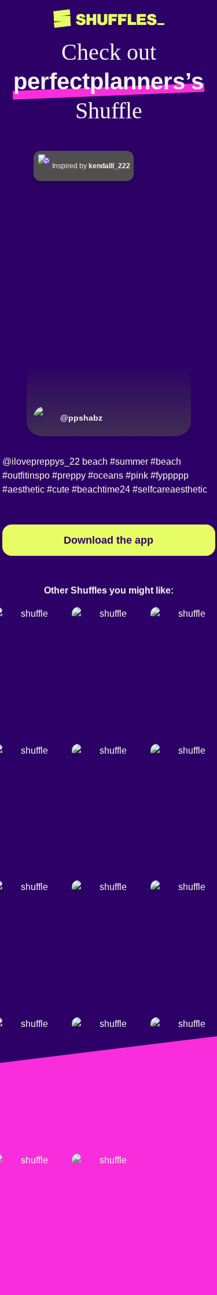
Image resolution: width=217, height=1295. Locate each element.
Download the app (108, 540)
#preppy (69, 475)
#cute (58, 489)
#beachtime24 (101, 489)
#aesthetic (23, 489)
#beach (165, 461)
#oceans (105, 475)
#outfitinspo (26, 475)
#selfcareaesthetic (170, 489)
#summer (129, 461)
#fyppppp (169, 475)
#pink (137, 475)
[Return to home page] (108, 18)
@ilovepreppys (33, 461)
